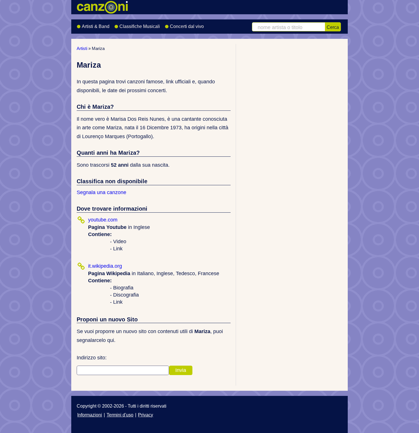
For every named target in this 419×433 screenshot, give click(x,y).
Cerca (333, 27)
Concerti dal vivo (187, 26)
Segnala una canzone (101, 192)
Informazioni (89, 414)
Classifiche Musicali (139, 26)
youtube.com (102, 220)
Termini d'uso (120, 414)
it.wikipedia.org (105, 266)
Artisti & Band (95, 26)
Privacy (145, 414)
